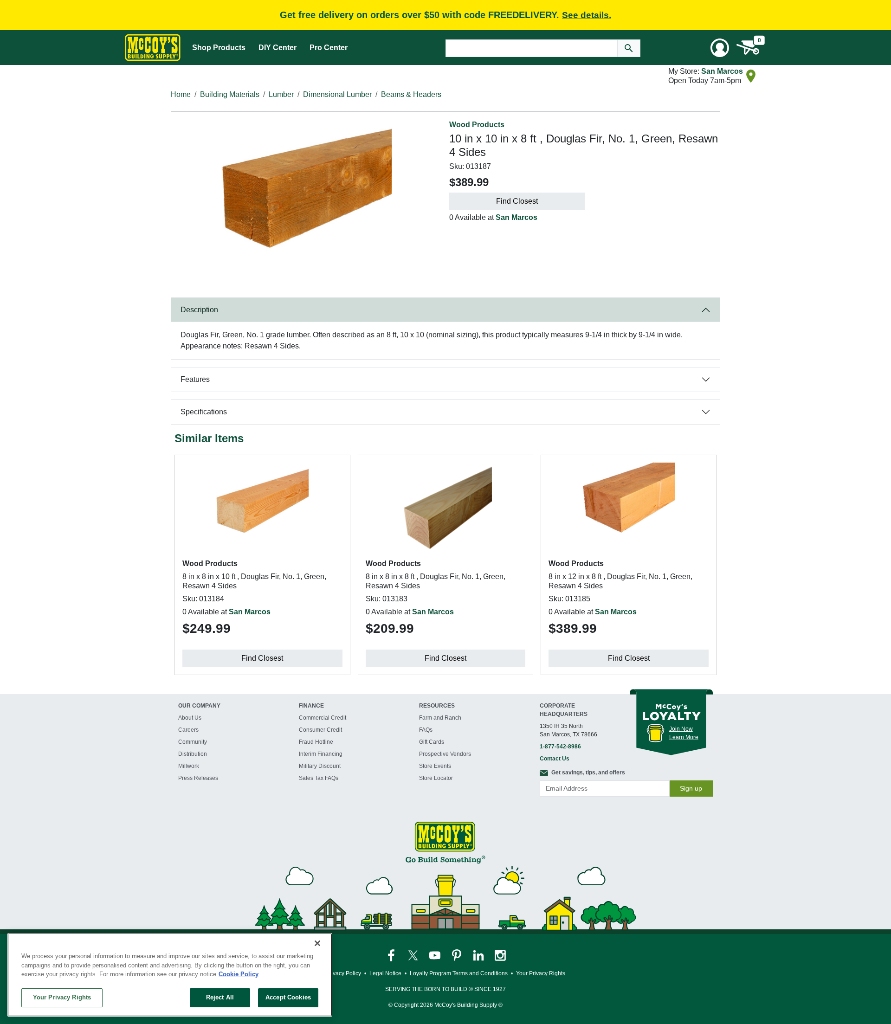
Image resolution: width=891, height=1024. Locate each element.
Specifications (204, 412)
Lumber (281, 94)
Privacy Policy (343, 973)
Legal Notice (385, 973)
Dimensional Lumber (337, 94)
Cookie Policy (238, 974)
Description (199, 310)
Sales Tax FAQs (318, 778)
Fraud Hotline (316, 742)
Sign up (691, 788)
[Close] (317, 943)
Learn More (683, 737)
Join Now (681, 729)
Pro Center (329, 48)
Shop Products (218, 48)
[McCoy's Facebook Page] (392, 955)
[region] (169, 975)
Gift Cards (431, 742)
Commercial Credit (322, 718)
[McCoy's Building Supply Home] (152, 47)
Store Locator (436, 778)
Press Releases (198, 778)
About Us (189, 718)
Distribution (192, 754)
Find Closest (517, 201)
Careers (188, 730)
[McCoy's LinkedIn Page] (479, 955)
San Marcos (722, 71)
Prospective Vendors (445, 754)
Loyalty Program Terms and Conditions (459, 973)
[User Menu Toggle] (719, 48)
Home (181, 94)
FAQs (426, 730)
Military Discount (320, 766)
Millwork (188, 766)
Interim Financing (320, 754)
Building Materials (229, 94)
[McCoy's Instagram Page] (500, 955)
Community (192, 742)
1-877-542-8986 (560, 746)
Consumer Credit (320, 730)
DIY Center (277, 48)
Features (195, 379)
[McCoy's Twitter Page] (414, 955)
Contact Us (554, 758)
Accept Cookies (288, 997)
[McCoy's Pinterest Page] (457, 955)
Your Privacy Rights (62, 997)
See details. (586, 15)
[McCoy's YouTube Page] (435, 955)
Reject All (220, 997)
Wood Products (476, 125)
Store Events (435, 766)
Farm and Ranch (440, 718)
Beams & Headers (411, 94)
